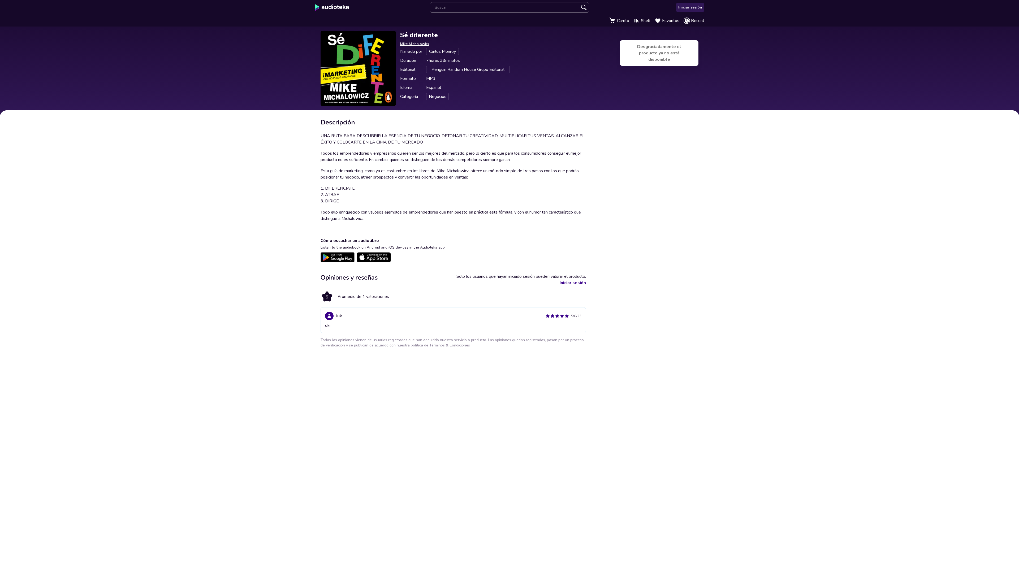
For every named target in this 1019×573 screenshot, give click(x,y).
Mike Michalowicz (414, 43)
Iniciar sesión (690, 7)
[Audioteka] (332, 7)
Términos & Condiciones (449, 345)
